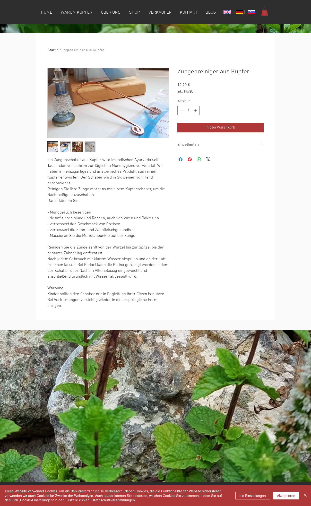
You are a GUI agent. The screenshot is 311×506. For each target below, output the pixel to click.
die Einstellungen (253, 495)
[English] (226, 12)
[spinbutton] (188, 110)
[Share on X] (208, 159)
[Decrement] (181, 110)
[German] (238, 12)
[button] (264, 12)
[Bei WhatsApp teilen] (199, 159)
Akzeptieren (286, 495)
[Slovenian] (250, 12)
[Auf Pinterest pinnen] (190, 159)
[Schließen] (305, 495)
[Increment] (196, 110)
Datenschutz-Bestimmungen (113, 499)
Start (51, 50)
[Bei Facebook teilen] (180, 159)
